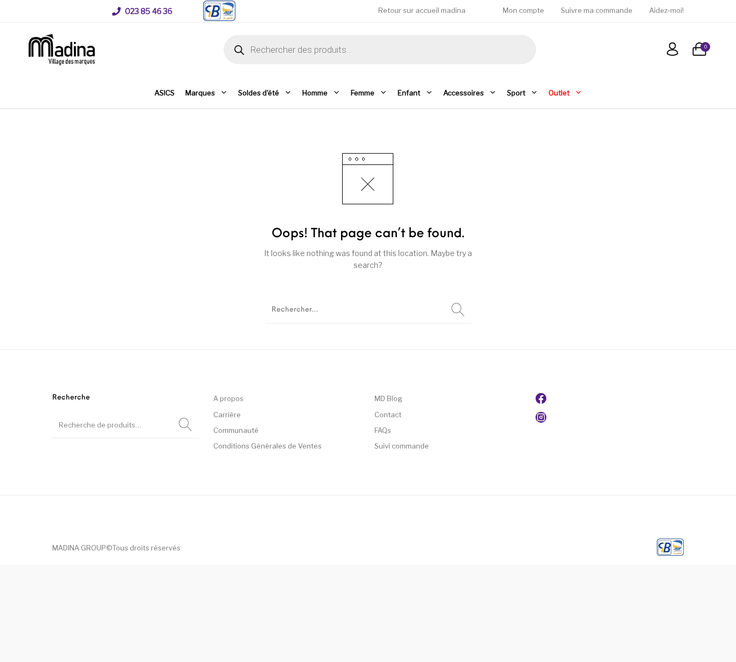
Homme (315, 92)
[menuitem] (142, 11)
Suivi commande (401, 446)
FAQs (382, 430)
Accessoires (463, 92)
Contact (387, 414)
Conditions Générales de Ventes (267, 446)
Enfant (409, 92)
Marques (200, 92)
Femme (362, 92)
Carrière (227, 414)
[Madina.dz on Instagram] (541, 420)
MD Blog (388, 398)
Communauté (236, 430)
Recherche (185, 425)
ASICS (165, 92)
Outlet (559, 92)
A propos (228, 398)
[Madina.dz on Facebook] (541, 401)
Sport (516, 92)
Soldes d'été (258, 92)
